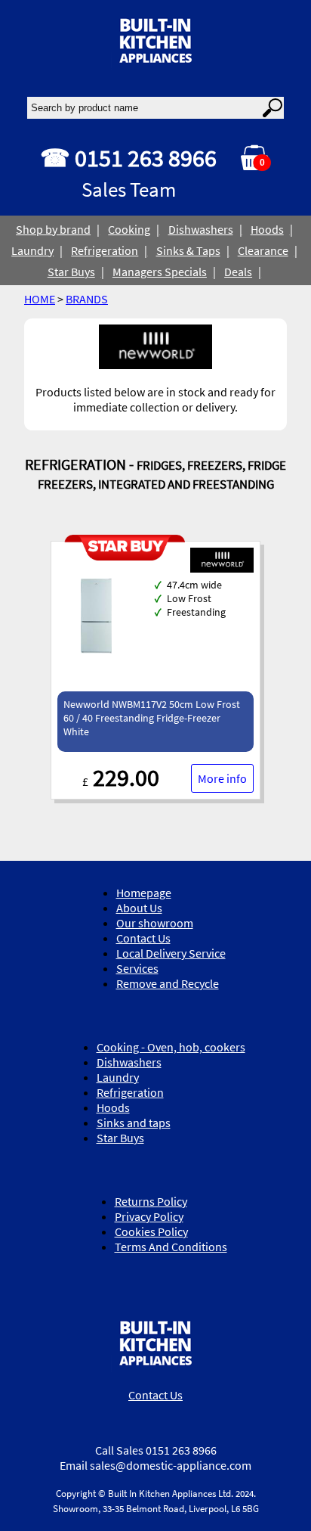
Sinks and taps (134, 1122)
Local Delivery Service (171, 953)
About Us (139, 907)
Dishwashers (200, 229)
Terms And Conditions (171, 1246)
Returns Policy (151, 1201)
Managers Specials (159, 271)
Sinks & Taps (188, 250)
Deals (238, 271)
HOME (39, 298)
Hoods (267, 229)
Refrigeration (104, 250)
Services (137, 968)
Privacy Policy (149, 1216)
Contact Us (143, 938)
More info (222, 778)
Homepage (143, 892)
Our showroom (154, 922)
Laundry (32, 250)
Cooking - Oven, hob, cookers (171, 1046)
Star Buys (71, 271)
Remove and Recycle (167, 983)
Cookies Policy (151, 1231)
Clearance (263, 250)
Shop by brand (53, 229)
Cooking (129, 229)
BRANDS (87, 298)
